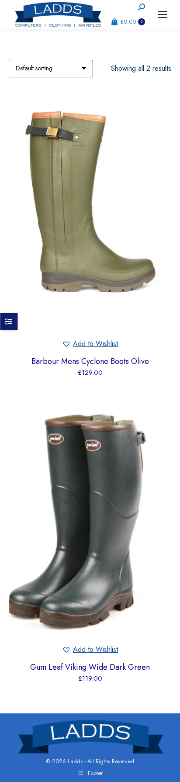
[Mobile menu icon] (162, 14)
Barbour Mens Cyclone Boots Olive (90, 361)
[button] (90, 344)
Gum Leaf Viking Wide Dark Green (90, 667)
